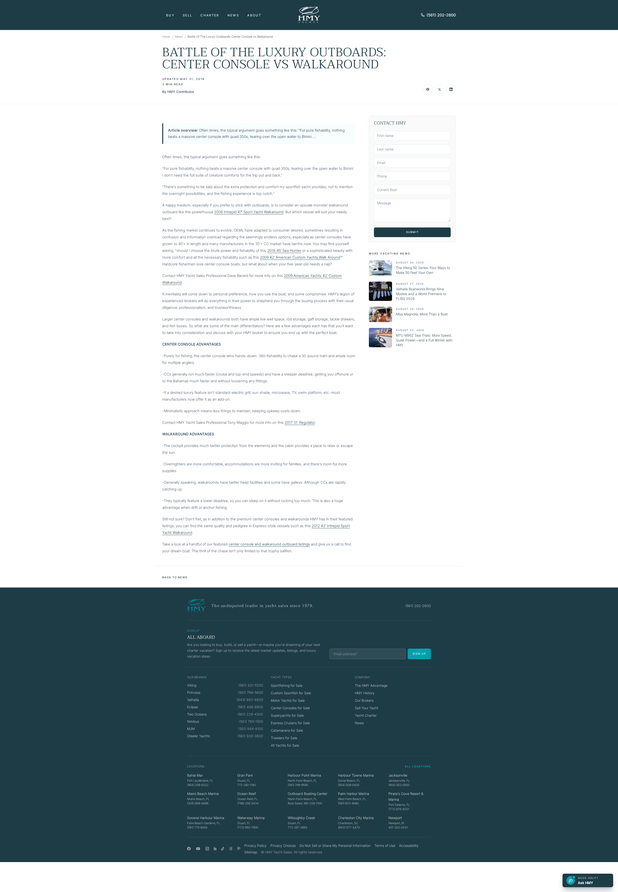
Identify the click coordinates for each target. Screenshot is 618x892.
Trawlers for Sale (284, 738)
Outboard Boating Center (307, 794)
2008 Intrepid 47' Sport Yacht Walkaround (248, 212)
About (254, 15)
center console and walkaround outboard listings (269, 544)
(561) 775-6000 (197, 827)
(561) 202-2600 (441, 15)
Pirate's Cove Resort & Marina (405, 796)
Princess (193, 692)
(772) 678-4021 (398, 809)
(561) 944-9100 (250, 729)
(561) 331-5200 (251, 685)
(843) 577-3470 (349, 827)
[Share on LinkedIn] (451, 89)
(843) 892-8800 (250, 700)
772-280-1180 (246, 785)
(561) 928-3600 (250, 736)
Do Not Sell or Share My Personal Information (335, 845)
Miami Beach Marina (203, 794)
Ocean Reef (246, 794)
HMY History (364, 693)
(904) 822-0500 (398, 785)
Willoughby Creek (301, 818)
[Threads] (230, 848)
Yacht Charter (366, 715)
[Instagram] (207, 848)
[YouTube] (198, 848)
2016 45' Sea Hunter (284, 250)
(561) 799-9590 (298, 785)
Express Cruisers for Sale (290, 723)
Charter (209, 15)
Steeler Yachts (198, 736)
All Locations (418, 766)
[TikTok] (222, 848)
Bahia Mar (195, 775)
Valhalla (193, 700)
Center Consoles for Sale (290, 708)
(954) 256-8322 (197, 785)
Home (166, 36)
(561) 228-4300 (250, 714)
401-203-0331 (398, 827)
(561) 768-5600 (250, 692)
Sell (187, 15)
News (233, 15)
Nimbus (193, 721)
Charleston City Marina (356, 818)
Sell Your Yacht (366, 708)
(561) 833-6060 (348, 803)
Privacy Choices (283, 845)
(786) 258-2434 (248, 803)
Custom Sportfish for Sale (291, 693)
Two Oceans (197, 714)
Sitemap (250, 852)
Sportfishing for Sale (286, 685)
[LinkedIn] (215, 848)
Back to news (175, 577)
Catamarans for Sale (287, 730)
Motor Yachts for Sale (288, 700)
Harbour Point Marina (304, 775)
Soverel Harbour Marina (205, 818)
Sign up (419, 653)
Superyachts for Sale (287, 715)
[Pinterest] (238, 848)
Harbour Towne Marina (356, 775)
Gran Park (245, 775)
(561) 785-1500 (251, 721)
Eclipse (192, 707)
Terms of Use (384, 845)
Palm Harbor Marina (353, 794)
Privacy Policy (255, 845)
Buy (170, 15)
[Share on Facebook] (428, 89)
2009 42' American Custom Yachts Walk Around (300, 257)
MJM (191, 729)
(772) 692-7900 (247, 827)
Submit (412, 232)
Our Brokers (364, 700)
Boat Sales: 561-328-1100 (305, 803)
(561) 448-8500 (250, 707)
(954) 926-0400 (348, 785)
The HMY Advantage (371, 685)
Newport (395, 818)
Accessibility (409, 845)
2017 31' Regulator (300, 422)
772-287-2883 (297, 827)
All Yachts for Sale (285, 745)
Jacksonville (397, 775)
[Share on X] (439, 89)
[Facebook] (189, 848)
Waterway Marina (251, 818)
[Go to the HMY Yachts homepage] (309, 15)
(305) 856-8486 (197, 803)
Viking (191, 685)
